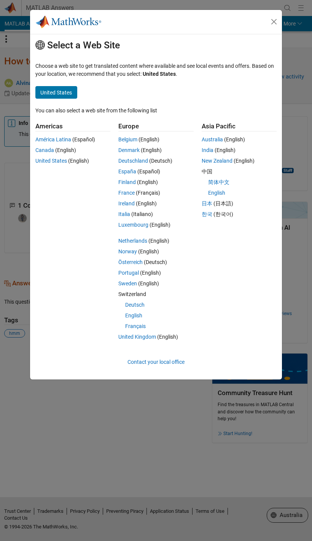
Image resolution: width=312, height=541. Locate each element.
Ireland (126, 203)
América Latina (53, 139)
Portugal (128, 273)
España (127, 171)
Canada (44, 150)
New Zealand (217, 161)
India (207, 150)
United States (51, 161)
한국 (207, 214)
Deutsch (135, 305)
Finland (127, 182)
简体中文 (218, 182)
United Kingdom (137, 337)
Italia (124, 214)
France (126, 193)
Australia (212, 139)
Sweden (127, 283)
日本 (207, 203)
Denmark (129, 150)
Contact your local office (156, 362)
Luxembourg (133, 225)
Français (135, 326)
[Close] (274, 21)
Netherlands (132, 241)
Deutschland (133, 161)
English (133, 315)
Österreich (130, 262)
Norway (127, 251)
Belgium (127, 139)
